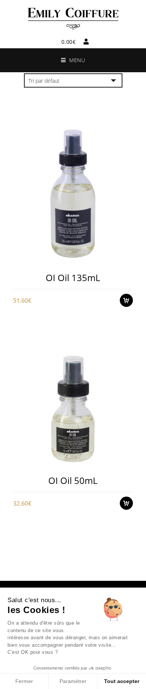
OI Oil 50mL (73, 480)
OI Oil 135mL (73, 277)
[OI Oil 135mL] (73, 193)
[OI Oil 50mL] (73, 396)
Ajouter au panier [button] (130, 260)
